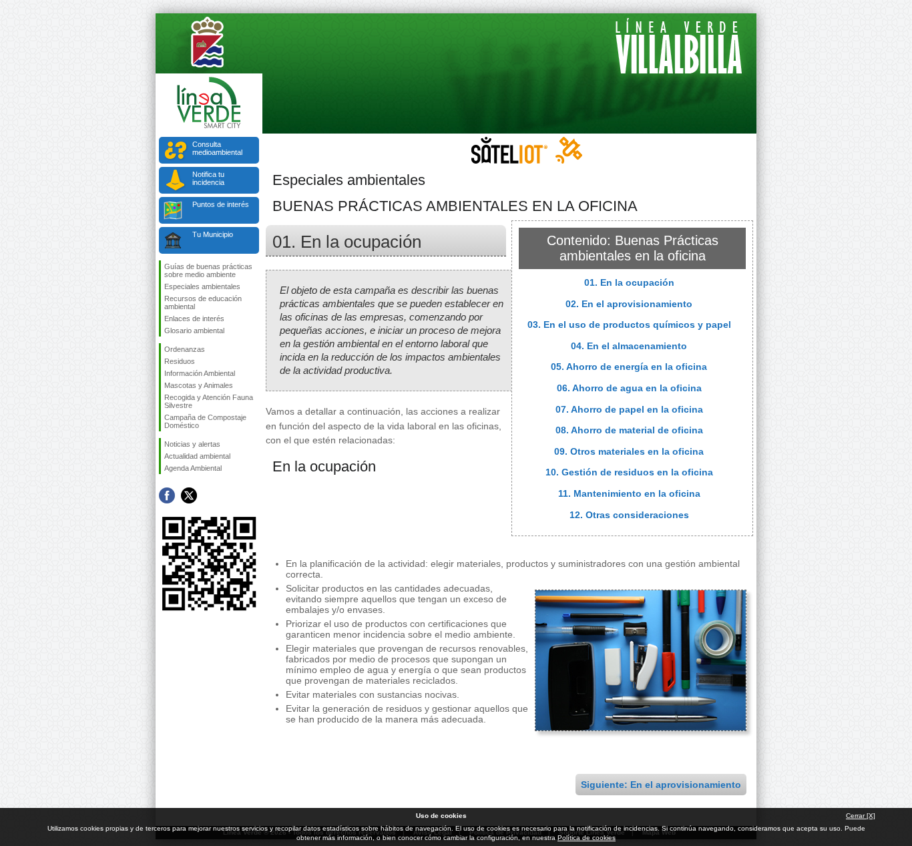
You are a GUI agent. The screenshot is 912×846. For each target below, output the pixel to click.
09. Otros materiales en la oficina (629, 451)
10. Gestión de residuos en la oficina (629, 472)
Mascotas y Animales (198, 385)
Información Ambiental (199, 373)
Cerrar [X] (860, 815)
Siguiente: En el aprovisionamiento (661, 784)
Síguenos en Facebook (167, 495)
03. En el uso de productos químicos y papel (629, 324)
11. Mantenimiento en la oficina (629, 493)
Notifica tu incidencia (208, 178)
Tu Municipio (212, 234)
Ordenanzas (184, 349)
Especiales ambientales (202, 286)
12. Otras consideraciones (629, 514)
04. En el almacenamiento (629, 346)
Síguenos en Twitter (189, 495)
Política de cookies (586, 837)
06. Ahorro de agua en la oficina (629, 388)
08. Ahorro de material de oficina (629, 430)
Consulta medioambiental (217, 148)
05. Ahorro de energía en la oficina (629, 366)
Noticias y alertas (192, 444)
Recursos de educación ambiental (203, 302)
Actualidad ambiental (197, 456)
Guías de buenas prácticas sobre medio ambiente (208, 270)
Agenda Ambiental (193, 468)
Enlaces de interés (194, 318)
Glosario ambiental (194, 331)
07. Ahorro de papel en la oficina (629, 409)
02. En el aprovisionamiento (628, 303)
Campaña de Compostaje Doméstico (205, 421)
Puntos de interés (220, 204)
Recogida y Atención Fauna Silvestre (208, 401)
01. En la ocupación (629, 282)
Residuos (179, 361)
